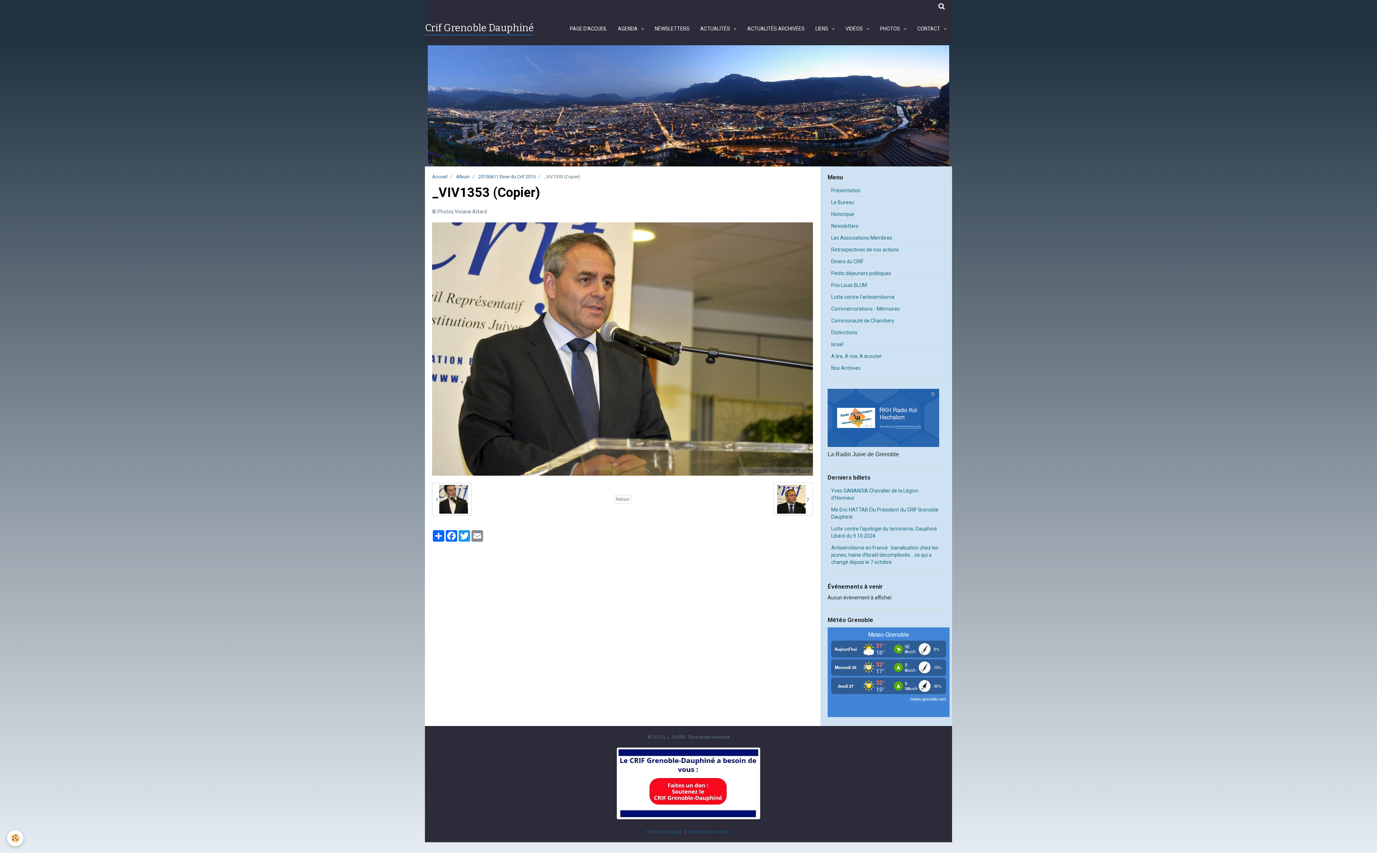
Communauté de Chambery (862, 321)
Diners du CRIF (847, 261)
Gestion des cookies (709, 831)
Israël (837, 344)
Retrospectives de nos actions (865, 250)
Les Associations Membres (861, 238)
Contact (929, 29)
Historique (842, 214)
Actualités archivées (776, 29)
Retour (622, 499)
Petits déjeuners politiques (861, 273)
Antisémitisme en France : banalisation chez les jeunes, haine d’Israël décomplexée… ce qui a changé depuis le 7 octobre (884, 555)
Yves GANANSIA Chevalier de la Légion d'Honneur (874, 494)
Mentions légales (664, 831)
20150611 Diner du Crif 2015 (506, 176)
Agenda (628, 29)
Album (463, 176)
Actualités (715, 29)
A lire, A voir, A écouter (856, 356)
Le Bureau (842, 202)
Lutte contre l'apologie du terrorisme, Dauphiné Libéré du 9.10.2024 (884, 532)
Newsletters (672, 29)
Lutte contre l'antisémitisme (863, 297)
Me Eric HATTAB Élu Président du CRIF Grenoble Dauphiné (884, 513)
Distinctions (844, 332)
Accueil (440, 176)
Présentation (846, 190)
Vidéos (855, 29)
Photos (890, 29)
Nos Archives (846, 368)
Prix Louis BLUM (849, 285)
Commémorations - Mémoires (865, 309)
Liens (822, 29)
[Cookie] (15, 838)
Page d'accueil (588, 29)
